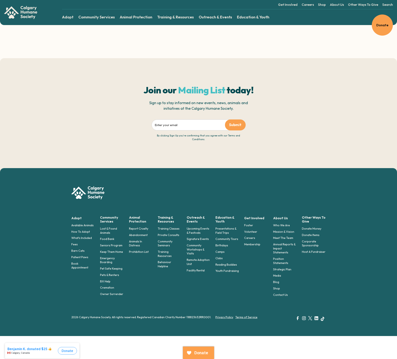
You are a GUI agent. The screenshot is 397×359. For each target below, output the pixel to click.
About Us (337, 4)
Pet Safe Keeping (111, 268)
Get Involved (288, 4)
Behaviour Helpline (164, 264)
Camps (220, 252)
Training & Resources (175, 17)
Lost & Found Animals (108, 231)
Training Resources (165, 254)
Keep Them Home (111, 252)
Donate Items (310, 235)
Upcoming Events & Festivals (198, 231)
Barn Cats (78, 251)
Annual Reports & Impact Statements (284, 248)
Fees (74, 244)
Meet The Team (283, 238)
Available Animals (82, 225)
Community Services (96, 17)
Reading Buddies (226, 264)
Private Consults (168, 235)
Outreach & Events (215, 17)
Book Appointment (79, 266)
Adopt (67, 17)
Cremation (107, 287)
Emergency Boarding (107, 260)
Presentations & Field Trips (225, 231)
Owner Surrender (111, 294)
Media (277, 275)
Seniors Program (111, 245)
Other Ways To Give (363, 4)
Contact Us (280, 295)
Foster (248, 225)
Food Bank (107, 239)
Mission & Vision (283, 232)
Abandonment (138, 235)
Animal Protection (136, 17)
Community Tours (226, 239)
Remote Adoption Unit (198, 262)
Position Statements (280, 261)
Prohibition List (139, 252)
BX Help (105, 281)
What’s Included (81, 238)
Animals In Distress (135, 243)
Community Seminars (165, 243)
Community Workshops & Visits (195, 249)
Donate (382, 25)
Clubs (219, 258)
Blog (276, 282)
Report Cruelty (138, 228)
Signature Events (198, 239)
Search (387, 4)
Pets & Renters (109, 275)
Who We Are (281, 225)
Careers (308, 4)
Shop (322, 4)
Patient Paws (79, 257)
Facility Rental (196, 270)
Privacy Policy (224, 317)
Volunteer (250, 232)
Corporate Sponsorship (310, 243)
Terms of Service (246, 317)
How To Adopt (80, 232)
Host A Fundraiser (313, 252)
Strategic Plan (282, 269)
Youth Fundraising (227, 271)
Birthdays (221, 245)
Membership (252, 244)
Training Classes (168, 228)
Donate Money (311, 228)
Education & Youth (253, 17)
